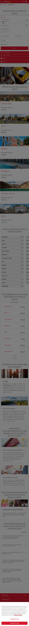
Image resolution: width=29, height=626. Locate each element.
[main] (14, 614)
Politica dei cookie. (18, 615)
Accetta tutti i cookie (14, 623)
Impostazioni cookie (14, 619)
